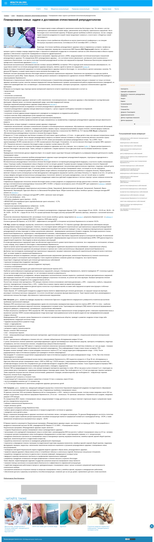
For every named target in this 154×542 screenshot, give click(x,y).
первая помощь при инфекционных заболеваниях (131, 205)
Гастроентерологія (126, 104)
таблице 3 (109, 217)
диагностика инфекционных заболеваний (133, 185)
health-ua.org (19, 3)
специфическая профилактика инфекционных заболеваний (130, 169)
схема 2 (86, 67)
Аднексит (63, 526)
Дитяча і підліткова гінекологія (130, 117)
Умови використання (11, 539)
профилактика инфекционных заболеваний (134, 192)
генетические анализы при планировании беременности (133, 161)
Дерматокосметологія (127, 115)
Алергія (123, 98)
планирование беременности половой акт (133, 198)
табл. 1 (87, 146)
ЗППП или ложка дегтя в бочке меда (44, 526)
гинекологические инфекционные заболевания (131, 149)
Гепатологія (124, 106)
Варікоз (123, 101)
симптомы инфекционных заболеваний (132, 201)
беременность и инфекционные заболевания (130, 181)
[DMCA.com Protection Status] (130, 540)
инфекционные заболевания (129, 142)
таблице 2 (102, 184)
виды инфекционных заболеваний (131, 146)
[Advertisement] (134, 49)
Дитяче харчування (127, 120)
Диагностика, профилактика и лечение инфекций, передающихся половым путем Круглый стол (17, 529)
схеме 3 (46, 159)
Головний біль (125, 109)
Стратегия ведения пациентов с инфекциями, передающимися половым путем (99, 528)
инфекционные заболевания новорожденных (129, 177)
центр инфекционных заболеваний (131, 153)
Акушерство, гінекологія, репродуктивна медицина (133, 95)
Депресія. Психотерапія (128, 112)
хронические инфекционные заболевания (133, 188)
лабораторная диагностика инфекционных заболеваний (134, 157)
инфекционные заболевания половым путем (134, 173)
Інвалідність (124, 89)
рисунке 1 (53, 104)
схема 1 (34, 62)
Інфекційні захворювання (128, 91)
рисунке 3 (79, 217)
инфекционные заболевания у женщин (132, 195)
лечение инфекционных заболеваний (132, 165)
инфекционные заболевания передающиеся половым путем (134, 138)
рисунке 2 (15, 192)
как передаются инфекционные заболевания (130, 209)
